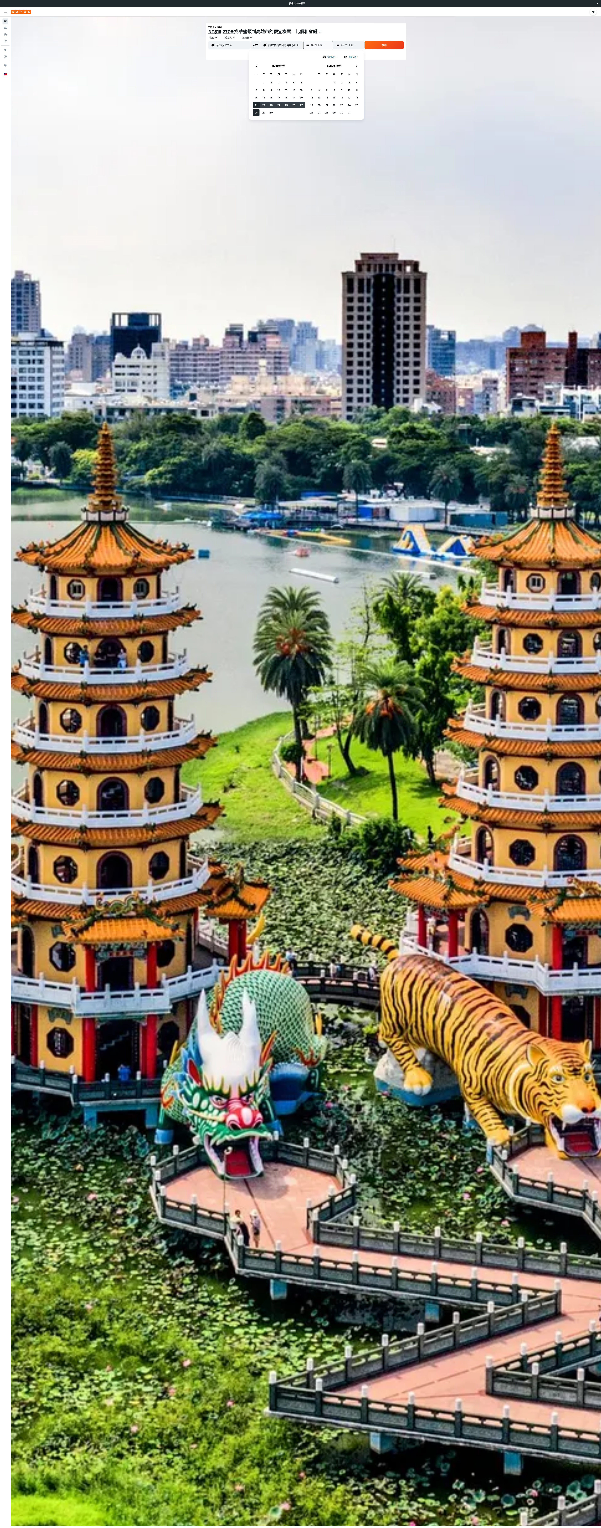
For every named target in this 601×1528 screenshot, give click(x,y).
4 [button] (286, 82)
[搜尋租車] (5, 34)
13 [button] (301, 90)
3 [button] (279, 82)
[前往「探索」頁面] (5, 50)
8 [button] (264, 90)
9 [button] (271, 90)
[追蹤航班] (5, 56)
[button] (597, 3)
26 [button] (293, 105)
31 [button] (349, 112)
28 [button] (256, 112)
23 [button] (271, 105)
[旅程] (5, 65)
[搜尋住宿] (5, 28)
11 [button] (286, 90)
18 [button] (286, 97)
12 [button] (294, 90)
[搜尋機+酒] (5, 41)
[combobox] (213, 37)
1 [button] (263, 82)
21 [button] (256, 105)
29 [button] (263, 112)
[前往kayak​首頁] (21, 12)
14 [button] (256, 97)
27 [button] (301, 105)
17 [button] (279, 97)
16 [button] (271, 97)
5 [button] (294, 82)
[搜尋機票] (5, 21)
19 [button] (294, 97)
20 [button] (301, 97)
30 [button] (271, 112)
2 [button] (271, 82)
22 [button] (263, 105)
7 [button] (256, 90)
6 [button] (301, 82)
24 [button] (278, 105)
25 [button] (286, 105)
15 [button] (264, 97)
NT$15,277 (219, 31)
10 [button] (278, 90)
